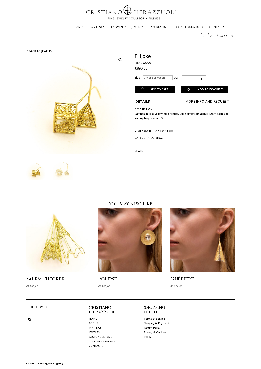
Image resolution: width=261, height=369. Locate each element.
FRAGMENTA (117, 27)
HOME (93, 318)
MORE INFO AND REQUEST (207, 101)
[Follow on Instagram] (29, 320)
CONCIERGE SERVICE (190, 27)
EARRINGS (156, 138)
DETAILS (142, 101)
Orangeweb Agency (51, 363)
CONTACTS (217, 27)
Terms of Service (154, 318)
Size (137, 77)
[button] (120, 59)
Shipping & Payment (156, 323)
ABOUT (81, 27)
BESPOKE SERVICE (159, 27)
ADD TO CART (159, 89)
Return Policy (152, 327)
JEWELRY (137, 27)
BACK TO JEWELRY (40, 51)
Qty (176, 77)
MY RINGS (98, 27)
